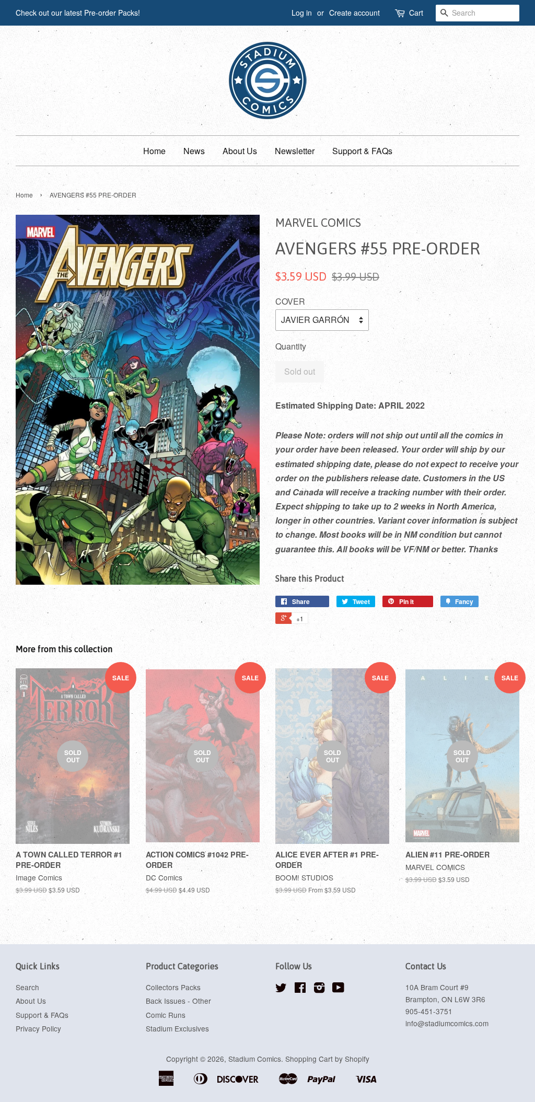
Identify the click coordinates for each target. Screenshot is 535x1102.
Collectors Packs (173, 987)
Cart (416, 12)
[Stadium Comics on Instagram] (319, 989)
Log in (302, 12)
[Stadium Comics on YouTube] (338, 989)
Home (154, 151)
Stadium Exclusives (177, 1028)
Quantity (290, 346)
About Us (240, 151)
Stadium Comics (254, 1058)
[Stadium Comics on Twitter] (281, 989)
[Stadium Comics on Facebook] (300, 989)
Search (27, 987)
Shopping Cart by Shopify (327, 1058)
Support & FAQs (362, 151)
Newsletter (295, 151)
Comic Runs (165, 1015)
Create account (354, 12)
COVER (290, 301)
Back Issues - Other (178, 1000)
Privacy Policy (38, 1028)
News (194, 151)
